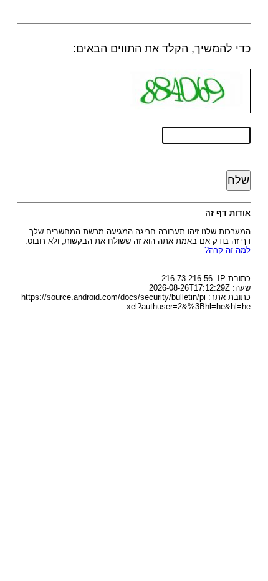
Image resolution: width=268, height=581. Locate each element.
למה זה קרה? (227, 250)
